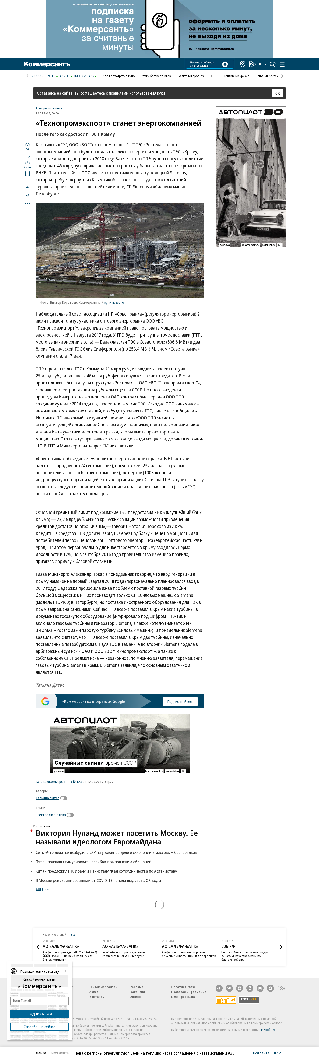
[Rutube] (260, 988)
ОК (277, 93)
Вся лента (261, 1053)
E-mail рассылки (183, 997)
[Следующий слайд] (281, 947)
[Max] (270, 988)
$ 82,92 (36, 76)
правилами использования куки (137, 93)
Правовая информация (188, 992)
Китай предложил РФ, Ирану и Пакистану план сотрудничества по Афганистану (106, 871)
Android (136, 997)
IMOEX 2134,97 (84, 76)
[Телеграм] (219, 988)
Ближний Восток (267, 76)
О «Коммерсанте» (103, 987)
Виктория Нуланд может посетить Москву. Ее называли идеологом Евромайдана (117, 837)
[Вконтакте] (229, 988)
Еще (39, 889)
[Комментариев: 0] (27, 155)
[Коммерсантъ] (47, 64)
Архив (93, 992)
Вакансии (137, 992)
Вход (263, 64)
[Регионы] (242, 64)
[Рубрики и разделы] (282, 64)
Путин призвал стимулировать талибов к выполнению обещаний (94, 861)
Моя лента (60, 1052)
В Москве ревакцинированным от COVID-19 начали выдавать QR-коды (98, 880)
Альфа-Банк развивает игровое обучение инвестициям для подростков (189, 954)
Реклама (136, 987)
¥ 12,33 (65, 76)
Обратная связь (183, 987)
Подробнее (268, 1029)
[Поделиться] (27, 187)
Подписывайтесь (180, 701)
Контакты (97, 997)
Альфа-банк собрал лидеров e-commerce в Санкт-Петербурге (123, 954)
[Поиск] (272, 64)
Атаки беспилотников (156, 76)
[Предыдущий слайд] (38, 947)
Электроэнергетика (49, 108)
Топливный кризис (236, 76)
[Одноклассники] (249, 988)
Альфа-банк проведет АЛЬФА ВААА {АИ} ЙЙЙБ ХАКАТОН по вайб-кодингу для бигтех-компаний (70, 956)
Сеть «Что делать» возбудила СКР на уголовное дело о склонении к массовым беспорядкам (117, 852)
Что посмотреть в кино (119, 76)
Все (73, 934)
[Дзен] (239, 988)
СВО (214, 76)
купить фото (114, 302)
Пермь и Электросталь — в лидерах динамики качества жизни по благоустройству (245, 956)
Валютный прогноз (191, 76)
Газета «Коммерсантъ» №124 (59, 781)
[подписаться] (65, 798)
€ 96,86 (50, 76)
